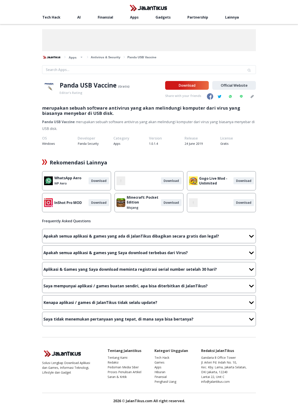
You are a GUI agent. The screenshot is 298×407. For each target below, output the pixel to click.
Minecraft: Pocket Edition (142, 200)
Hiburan (159, 372)
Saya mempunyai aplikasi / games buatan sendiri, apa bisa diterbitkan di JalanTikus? (125, 285)
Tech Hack (51, 17)
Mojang (132, 207)
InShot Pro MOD (68, 202)
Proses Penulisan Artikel (124, 372)
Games (159, 362)
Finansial (105, 17)
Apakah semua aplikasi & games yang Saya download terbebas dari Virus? (115, 252)
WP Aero (60, 183)
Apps (134, 17)
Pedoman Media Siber (123, 367)
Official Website (234, 85)
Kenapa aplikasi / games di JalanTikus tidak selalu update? (100, 302)
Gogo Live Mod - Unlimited (213, 181)
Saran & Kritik (117, 377)
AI (79, 17)
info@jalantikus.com (215, 381)
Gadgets (163, 17)
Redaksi (113, 362)
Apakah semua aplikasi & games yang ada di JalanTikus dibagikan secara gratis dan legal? (131, 236)
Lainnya (232, 17)
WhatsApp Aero (67, 178)
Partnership (197, 17)
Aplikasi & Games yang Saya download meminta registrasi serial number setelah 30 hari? (130, 269)
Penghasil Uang (165, 381)
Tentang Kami (117, 357)
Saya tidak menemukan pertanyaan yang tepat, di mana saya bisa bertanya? (118, 319)
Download (187, 85)
